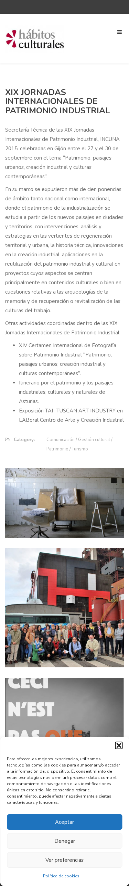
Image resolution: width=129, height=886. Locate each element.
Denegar (64, 841)
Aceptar (64, 822)
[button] (118, 745)
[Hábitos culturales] (35, 38)
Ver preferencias (64, 860)
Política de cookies (61, 876)
